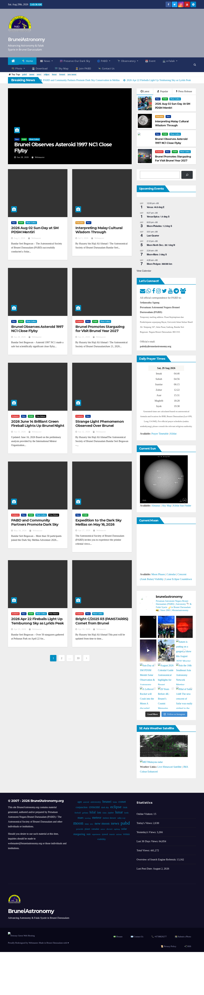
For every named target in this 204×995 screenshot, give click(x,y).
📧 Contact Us (137, 936)
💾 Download (40, 68)
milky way (121, 818)
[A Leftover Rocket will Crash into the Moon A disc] (148, 698)
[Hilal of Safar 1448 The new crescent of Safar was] (184, 698)
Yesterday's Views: (147, 832)
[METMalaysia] (151, 761)
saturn (103, 829)
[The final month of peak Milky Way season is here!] (148, 650)
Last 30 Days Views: (148, 841)
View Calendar (144, 270)
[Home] (13, 61)
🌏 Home (27, 61)
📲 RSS (187, 946)
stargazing (79, 834)
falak (125, 807)
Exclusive (159, 152)
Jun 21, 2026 (84, 337)
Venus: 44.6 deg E (155, 207)
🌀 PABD (102, 61)
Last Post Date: (145, 868)
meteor (96, 817)
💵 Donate (118, 936)
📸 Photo (17, 68)
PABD (24, 139)
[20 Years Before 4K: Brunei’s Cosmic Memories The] (166, 698)
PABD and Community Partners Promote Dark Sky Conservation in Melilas (34, 524)
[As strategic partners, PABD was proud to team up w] (166, 627)
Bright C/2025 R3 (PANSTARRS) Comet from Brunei (101, 621)
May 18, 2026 (20, 530)
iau (99, 812)
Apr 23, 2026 (20, 629)
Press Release (185, 91)
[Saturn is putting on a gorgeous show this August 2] (184, 650)
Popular (164, 91)
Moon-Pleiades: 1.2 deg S (159, 225)
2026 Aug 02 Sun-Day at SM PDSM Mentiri (34, 230)
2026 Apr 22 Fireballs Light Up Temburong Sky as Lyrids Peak (37, 621)
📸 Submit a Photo (183, 936)
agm (79, 801)
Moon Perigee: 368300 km (159, 263)
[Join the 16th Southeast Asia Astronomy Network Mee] (184, 674)
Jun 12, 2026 (84, 432)
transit (112, 834)
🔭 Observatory (126, 61)
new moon (72, 74)
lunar (54, 74)
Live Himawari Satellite (169, 766)
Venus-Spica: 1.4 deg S (158, 216)
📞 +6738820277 (159, 936)
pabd (24, 74)
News (17, 139)
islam (104, 813)
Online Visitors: (145, 814)
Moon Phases (158, 574)
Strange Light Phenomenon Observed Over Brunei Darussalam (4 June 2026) (99, 425)
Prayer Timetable (159, 433)
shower (109, 829)
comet (122, 801)
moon (31, 74)
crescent (94, 807)
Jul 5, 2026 (83, 238)
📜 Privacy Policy (168, 946)
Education (159, 116)
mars (80, 817)
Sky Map (166, 505)
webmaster (39, 157)
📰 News (45, 61)
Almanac (155, 505)
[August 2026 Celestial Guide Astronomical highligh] (166, 674)
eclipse (46, 74)
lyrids (126, 813)
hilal (93, 812)
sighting (117, 829)
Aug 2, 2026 (19, 238)
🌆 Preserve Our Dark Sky (75, 61)
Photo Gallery (34, 139)
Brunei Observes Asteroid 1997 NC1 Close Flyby (63, 147)
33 (78, 658)
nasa (87, 824)
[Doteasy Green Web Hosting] (21, 935)
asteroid (86, 802)
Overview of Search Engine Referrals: (157, 859)
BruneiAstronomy (26, 39)
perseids (79, 829)
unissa (119, 834)
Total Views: (143, 850)
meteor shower (109, 818)
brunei (62, 74)
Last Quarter (153, 235)
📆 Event (150, 61)
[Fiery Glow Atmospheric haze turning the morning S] (184, 627)
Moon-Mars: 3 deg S (157, 254)
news (39, 74)
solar (124, 828)
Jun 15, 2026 (20, 432)
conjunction (81, 807)
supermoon (96, 834)
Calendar (171, 574)
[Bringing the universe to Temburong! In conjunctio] (166, 650)
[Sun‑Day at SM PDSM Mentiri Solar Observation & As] (148, 674)
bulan (115, 802)
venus (126, 834)
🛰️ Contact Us (106, 68)
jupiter (111, 812)
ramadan (95, 829)
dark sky (105, 807)
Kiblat (173, 433)
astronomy (96, 802)
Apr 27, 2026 (84, 530)
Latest (146, 91)
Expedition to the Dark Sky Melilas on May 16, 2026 (98, 522)
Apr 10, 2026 (84, 629)
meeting (88, 818)
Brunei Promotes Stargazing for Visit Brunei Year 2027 (99, 329)
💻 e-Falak (169, 61)
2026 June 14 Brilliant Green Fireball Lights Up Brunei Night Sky (37, 425)
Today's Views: (145, 823)
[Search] (187, 175)
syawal (105, 834)
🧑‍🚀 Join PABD (83, 68)
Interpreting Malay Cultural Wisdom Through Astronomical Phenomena (98, 232)
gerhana (85, 813)
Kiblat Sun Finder (182, 505)
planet (87, 829)
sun (89, 834)
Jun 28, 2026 (23, 157)
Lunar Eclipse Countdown (178, 579)
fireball (78, 813)
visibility (101, 839)
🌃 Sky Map (62, 68)
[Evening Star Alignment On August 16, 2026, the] (148, 627)
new (91, 824)
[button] (195, 64)
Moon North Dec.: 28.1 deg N (161, 245)
